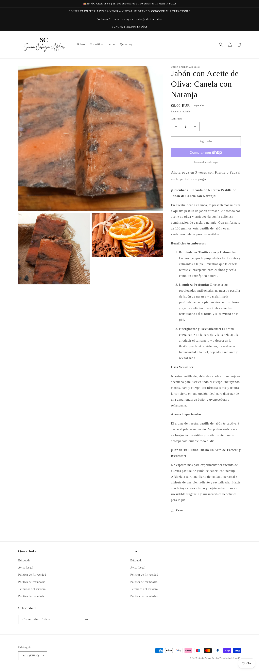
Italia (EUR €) (30, 655)
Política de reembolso (32, 581)
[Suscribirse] (86, 619)
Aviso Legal (25, 567)
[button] (221, 44)
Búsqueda (24, 560)
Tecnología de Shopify (230, 658)
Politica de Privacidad (32, 574)
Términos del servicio (32, 589)
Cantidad (176, 118)
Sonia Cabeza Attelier (208, 658)
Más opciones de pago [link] (206, 162)
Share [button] (179, 510)
